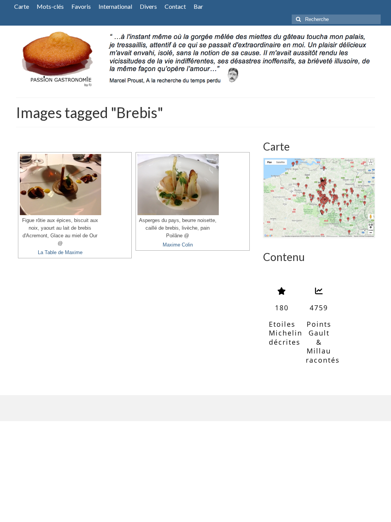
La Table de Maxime (60, 252)
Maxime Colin (178, 245)
